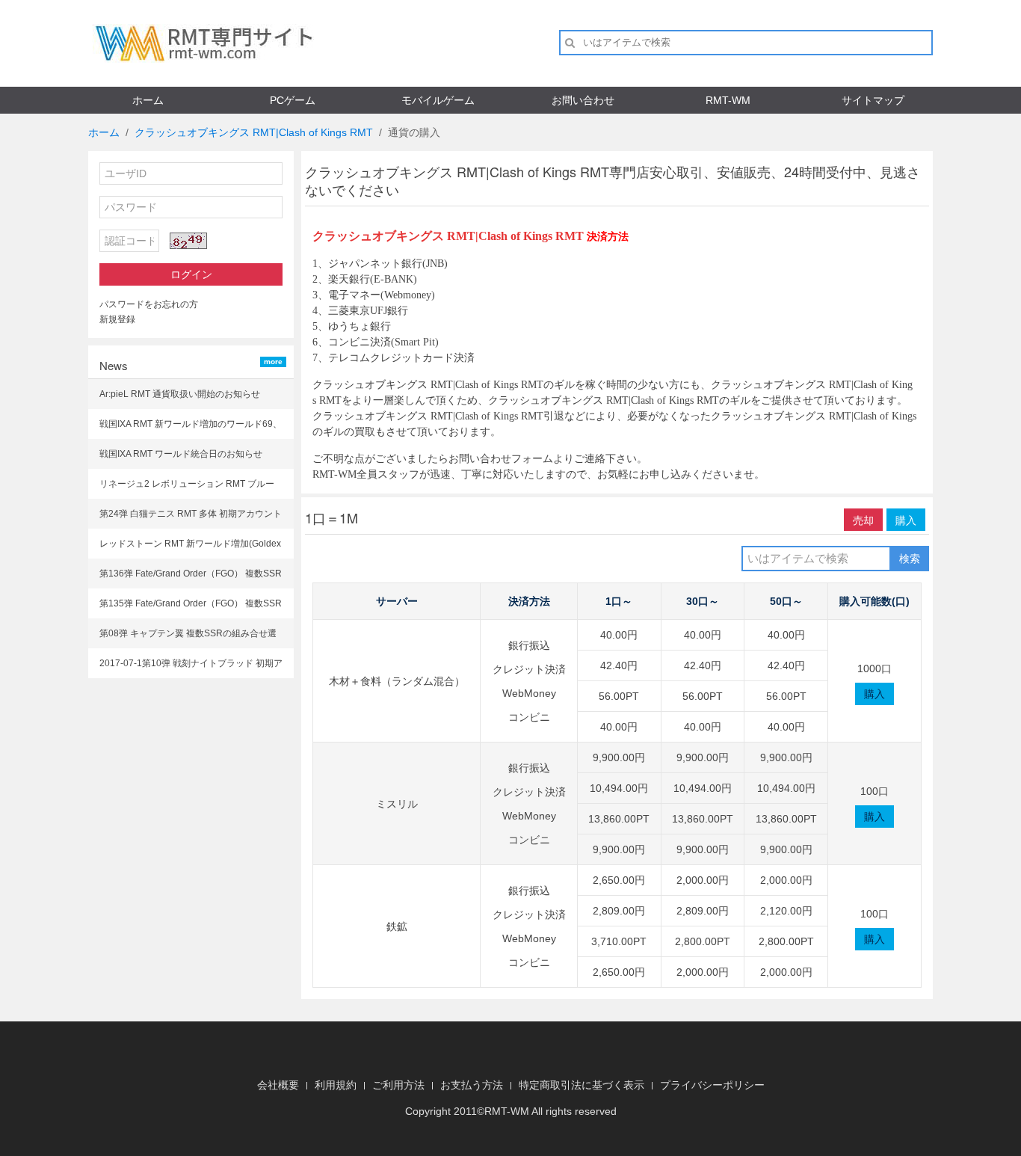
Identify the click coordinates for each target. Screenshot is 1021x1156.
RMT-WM (728, 100)
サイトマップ (873, 100)
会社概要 (278, 1085)
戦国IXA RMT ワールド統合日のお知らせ (180, 454)
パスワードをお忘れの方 (148, 304)
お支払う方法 (471, 1085)
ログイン (191, 274)
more (273, 361)
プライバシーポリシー (712, 1085)
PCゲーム (292, 100)
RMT (495, 1111)
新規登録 (117, 319)
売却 (863, 519)
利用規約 (336, 1085)
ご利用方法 (398, 1085)
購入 (905, 519)
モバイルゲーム (438, 100)
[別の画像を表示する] (188, 241)
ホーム (148, 100)
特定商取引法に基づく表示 (581, 1085)
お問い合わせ (583, 100)
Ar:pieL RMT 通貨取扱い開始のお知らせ (179, 394)
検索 (909, 559)
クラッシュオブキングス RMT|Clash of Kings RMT (254, 132)
